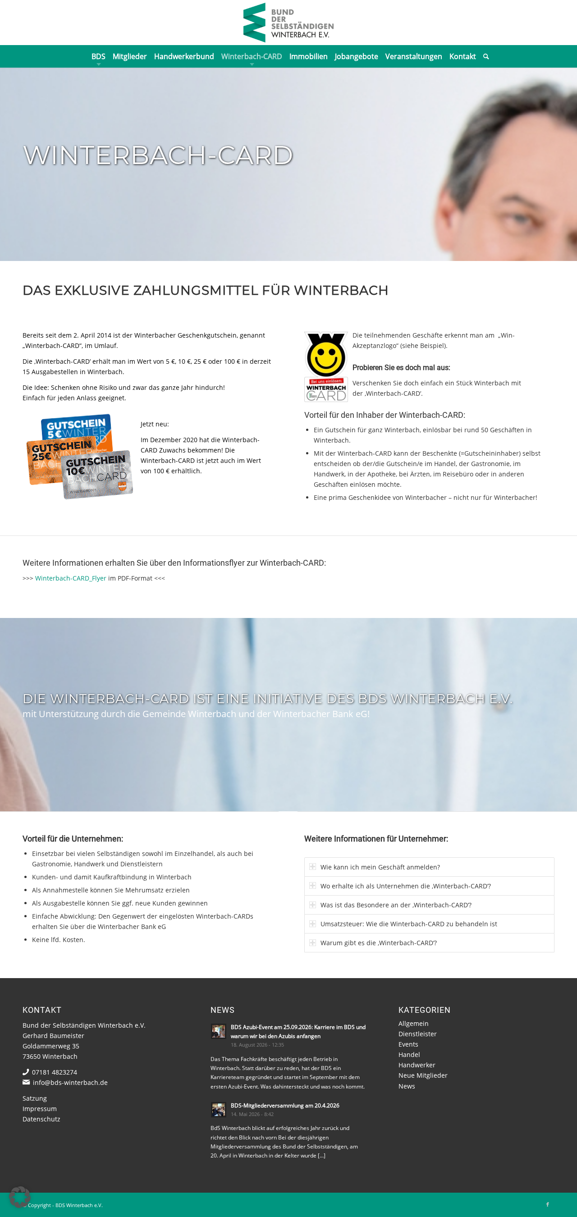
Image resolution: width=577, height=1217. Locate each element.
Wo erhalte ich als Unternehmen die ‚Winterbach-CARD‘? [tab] (406, 886)
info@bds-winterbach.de (70, 1082)
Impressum (40, 1108)
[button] (20, 1197)
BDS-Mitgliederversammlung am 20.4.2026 (285, 1105)
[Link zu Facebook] (547, 1204)
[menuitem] (98, 56)
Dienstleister (417, 1033)
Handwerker (416, 1065)
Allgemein (413, 1023)
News (406, 1086)
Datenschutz (41, 1119)
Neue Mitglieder (423, 1075)
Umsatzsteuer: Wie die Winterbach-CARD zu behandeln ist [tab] (409, 924)
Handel (409, 1054)
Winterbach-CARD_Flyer (70, 578)
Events (408, 1044)
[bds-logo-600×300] (288, 22)
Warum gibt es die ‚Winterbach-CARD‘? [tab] (379, 942)
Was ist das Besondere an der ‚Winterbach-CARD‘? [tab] (396, 905)
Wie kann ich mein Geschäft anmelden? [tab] (380, 867)
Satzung (35, 1098)
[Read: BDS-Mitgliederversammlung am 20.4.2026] (219, 1110)
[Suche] (484, 56)
